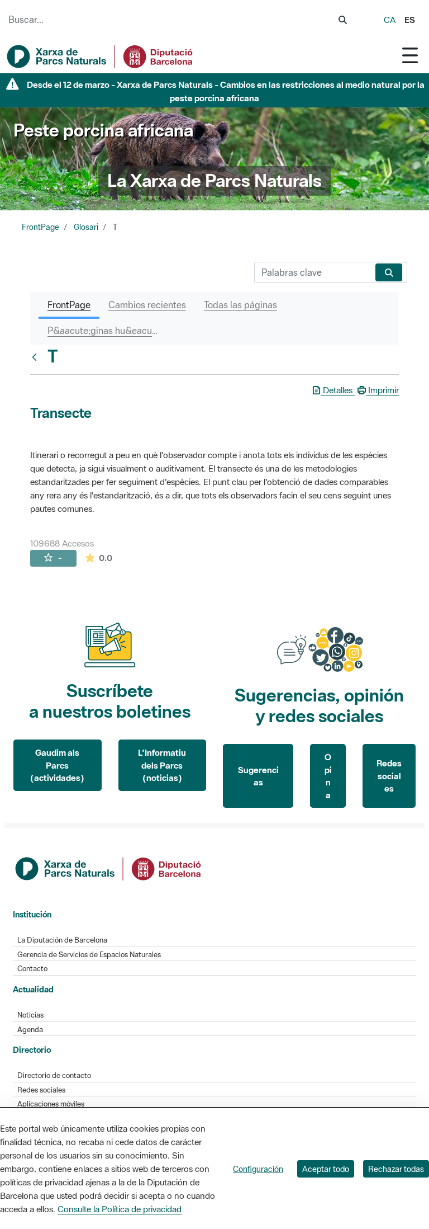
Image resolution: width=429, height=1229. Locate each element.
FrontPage (40, 227)
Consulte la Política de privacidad (120, 1208)
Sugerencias (258, 776)
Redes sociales (389, 775)
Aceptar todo (325, 1169)
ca (389, 19)
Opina (328, 776)
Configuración (258, 1169)
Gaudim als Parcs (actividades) (57, 765)
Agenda (30, 1029)
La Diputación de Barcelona (62, 940)
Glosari (86, 227)
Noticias (30, 1015)
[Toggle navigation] (410, 55)
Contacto (32, 968)
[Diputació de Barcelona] (109, 867)
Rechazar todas (396, 1169)
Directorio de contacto (54, 1075)
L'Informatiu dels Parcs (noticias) (162, 765)
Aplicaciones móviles (50, 1104)
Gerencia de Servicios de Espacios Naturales (89, 954)
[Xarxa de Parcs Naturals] (100, 56)
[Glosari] (37, 357)
